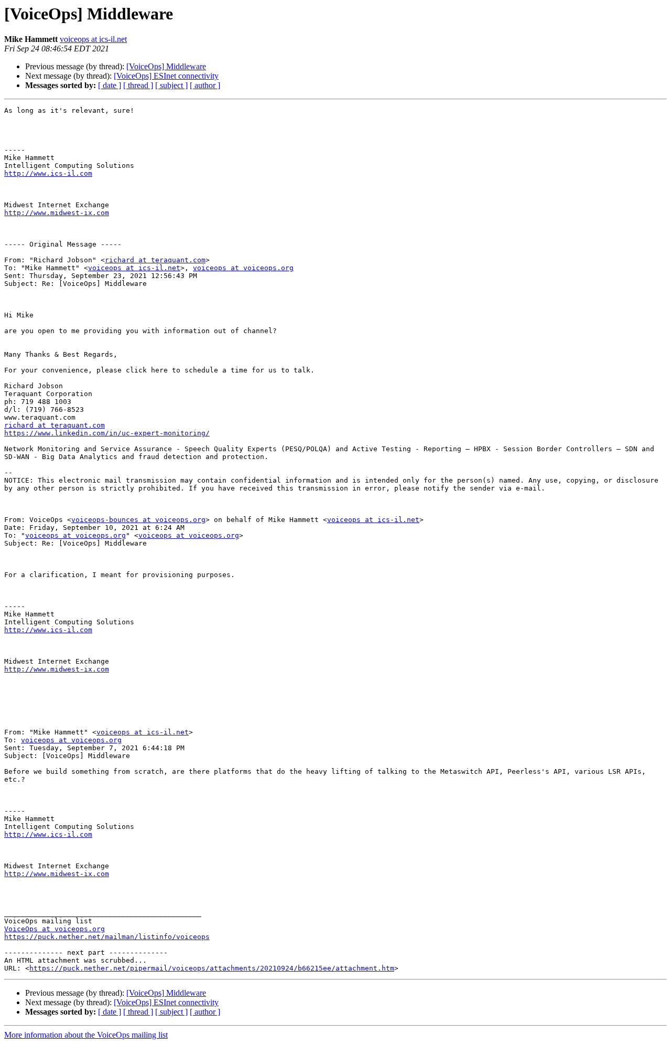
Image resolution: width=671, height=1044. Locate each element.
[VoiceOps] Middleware (166, 66)
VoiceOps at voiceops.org (54, 929)
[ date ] (109, 85)
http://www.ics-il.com (48, 173)
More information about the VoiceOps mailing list (86, 1034)
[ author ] (205, 85)
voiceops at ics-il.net (93, 39)
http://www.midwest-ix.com (56, 213)
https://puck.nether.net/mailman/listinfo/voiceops (107, 937)
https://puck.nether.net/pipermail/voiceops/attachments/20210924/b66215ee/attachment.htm (211, 968)
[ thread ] (138, 85)
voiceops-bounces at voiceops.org (138, 520)
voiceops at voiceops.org (243, 268)
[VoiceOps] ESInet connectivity (166, 75)
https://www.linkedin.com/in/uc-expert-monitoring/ (107, 433)
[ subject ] (171, 85)
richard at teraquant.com (155, 260)
